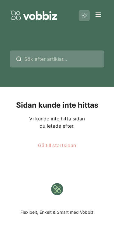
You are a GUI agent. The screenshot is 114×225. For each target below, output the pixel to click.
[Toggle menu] (98, 15)
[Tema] (84, 15)
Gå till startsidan (57, 145)
